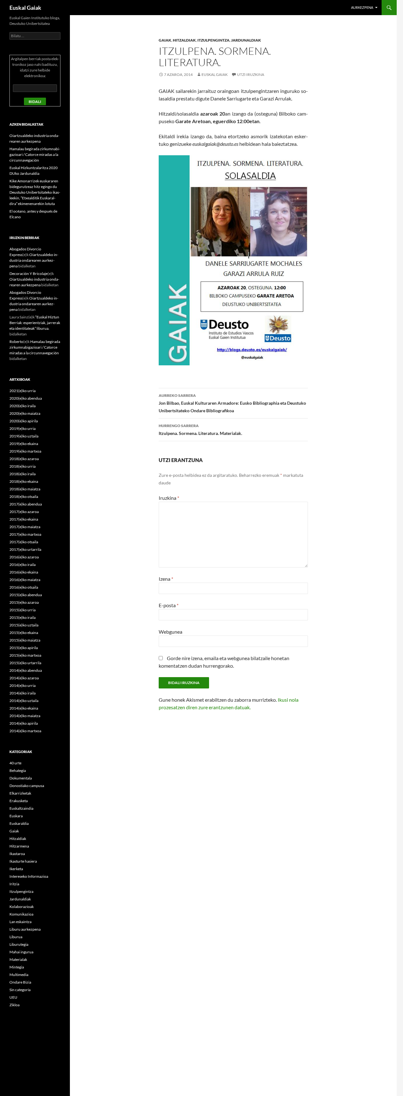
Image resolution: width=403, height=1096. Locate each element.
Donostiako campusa (26, 785)
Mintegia (16, 967)
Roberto (16, 341)
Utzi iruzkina (250, 74)
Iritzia (14, 884)
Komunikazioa (21, 914)
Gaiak (165, 40)
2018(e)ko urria (22, 466)
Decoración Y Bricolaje (28, 273)
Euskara (16, 815)
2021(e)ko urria (22, 390)
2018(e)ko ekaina (23, 481)
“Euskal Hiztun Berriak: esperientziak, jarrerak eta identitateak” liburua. (34, 323)
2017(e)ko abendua (25, 504)
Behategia (17, 770)
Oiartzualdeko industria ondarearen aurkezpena (33, 260)
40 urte (15, 763)
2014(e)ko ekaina (23, 708)
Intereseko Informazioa (28, 876)
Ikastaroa (17, 853)
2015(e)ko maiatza (24, 640)
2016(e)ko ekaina (23, 572)
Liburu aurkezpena (25, 929)
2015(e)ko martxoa (25, 655)
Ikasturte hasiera (23, 861)
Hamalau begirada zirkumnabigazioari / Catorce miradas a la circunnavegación (34, 154)
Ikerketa (16, 868)
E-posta (169, 605)
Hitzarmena (19, 846)
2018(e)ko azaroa (24, 458)
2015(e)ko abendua (25, 594)
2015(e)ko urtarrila (25, 662)
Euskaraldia (19, 823)
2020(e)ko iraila (22, 405)
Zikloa (14, 1004)
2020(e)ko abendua (25, 398)
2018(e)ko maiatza (24, 489)
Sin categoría (20, 989)
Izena (166, 579)
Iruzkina (169, 498)
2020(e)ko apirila (23, 421)
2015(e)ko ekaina (23, 632)
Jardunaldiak (246, 40)
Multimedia (18, 974)
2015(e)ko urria (22, 610)
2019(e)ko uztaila (23, 436)
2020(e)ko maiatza (24, 413)
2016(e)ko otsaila (23, 587)
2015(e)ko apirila (23, 647)
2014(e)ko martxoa (25, 730)
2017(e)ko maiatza (24, 526)
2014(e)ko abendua (25, 670)
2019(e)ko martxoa (25, 451)
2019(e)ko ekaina (23, 443)
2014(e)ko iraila (22, 693)
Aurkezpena (362, 7)
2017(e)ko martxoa (25, 534)
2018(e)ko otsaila (23, 496)
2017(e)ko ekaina (23, 519)
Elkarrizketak (20, 793)
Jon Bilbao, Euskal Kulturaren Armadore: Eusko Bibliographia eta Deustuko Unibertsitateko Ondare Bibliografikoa (232, 403)
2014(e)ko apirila (23, 723)
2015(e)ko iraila (22, 617)
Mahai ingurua (21, 952)
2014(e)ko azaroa (24, 678)
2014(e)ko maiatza (24, 715)
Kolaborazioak (21, 906)
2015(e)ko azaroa (24, 602)
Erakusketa (18, 800)
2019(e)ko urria (22, 428)
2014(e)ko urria (22, 685)
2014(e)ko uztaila (23, 700)
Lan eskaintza (20, 921)
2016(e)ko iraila (22, 564)
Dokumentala (20, 778)
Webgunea (170, 632)
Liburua (15, 936)
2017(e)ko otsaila (23, 541)
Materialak (18, 959)
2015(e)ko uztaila (23, 625)
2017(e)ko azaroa (24, 511)
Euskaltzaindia (21, 808)
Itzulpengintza (213, 40)
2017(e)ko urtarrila (25, 549)
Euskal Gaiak (25, 7)
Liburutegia (18, 944)
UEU (13, 997)
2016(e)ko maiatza (24, 579)
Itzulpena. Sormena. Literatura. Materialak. (200, 429)
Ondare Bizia (20, 982)
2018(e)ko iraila (22, 473)
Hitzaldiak (184, 40)
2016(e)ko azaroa (24, 557)
